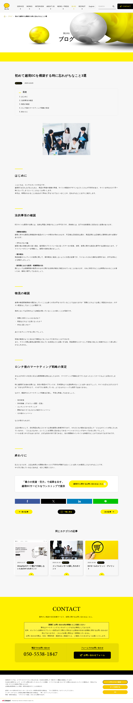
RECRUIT (82, 6)
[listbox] (91, 6)
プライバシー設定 (115, 682)
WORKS (29, 6)
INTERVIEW (39, 6)
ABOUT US (51, 6)
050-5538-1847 (41, 654)
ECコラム (18, 83)
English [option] (91, 6)
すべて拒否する (115, 687)
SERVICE (20, 6)
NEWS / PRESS (63, 6)
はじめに (24, 96)
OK (115, 692)
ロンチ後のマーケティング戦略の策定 (35, 108)
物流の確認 (25, 104)
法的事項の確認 (27, 100)
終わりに (24, 112)
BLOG (74, 6)
